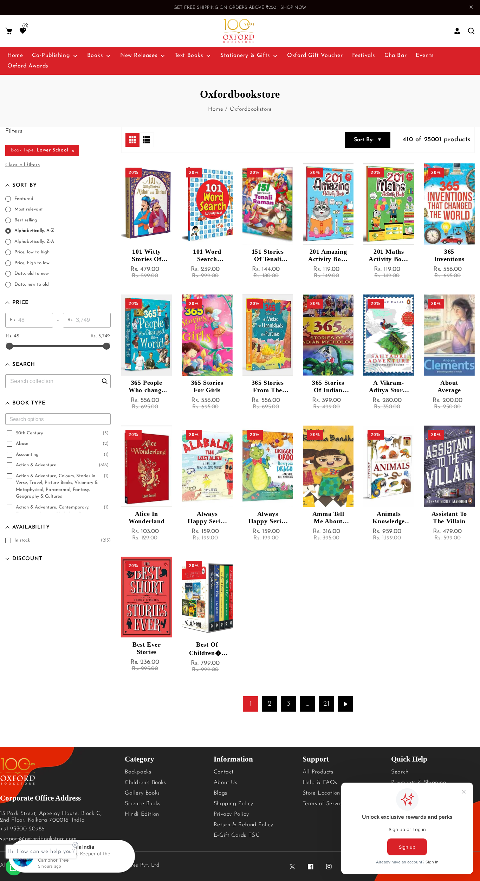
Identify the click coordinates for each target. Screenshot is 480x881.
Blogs (220, 793)
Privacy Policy (231, 814)
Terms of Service (324, 803)
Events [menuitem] (425, 55)
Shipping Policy (233, 803)
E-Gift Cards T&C (237, 835)
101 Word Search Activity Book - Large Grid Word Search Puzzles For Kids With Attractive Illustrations (207, 255)
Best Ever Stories (146, 648)
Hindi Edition (142, 814)
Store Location (321, 793)
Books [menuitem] (95, 55)
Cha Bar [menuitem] (395, 55)
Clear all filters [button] (22, 165)
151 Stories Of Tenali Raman (268, 255)
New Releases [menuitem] (138, 55)
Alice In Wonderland (146, 517)
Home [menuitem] (15, 55)
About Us (226, 782)
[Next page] (345, 704)
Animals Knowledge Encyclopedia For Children (388, 517)
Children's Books (145, 782)
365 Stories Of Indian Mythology (328, 386)
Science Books (143, 803)
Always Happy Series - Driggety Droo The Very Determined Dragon (267, 517)
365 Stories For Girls (207, 386)
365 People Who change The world (146, 386)
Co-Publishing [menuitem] (51, 55)
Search (400, 772)
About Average (449, 386)
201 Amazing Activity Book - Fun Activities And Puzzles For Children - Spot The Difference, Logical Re (328, 255)
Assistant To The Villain (449, 517)
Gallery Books (142, 793)
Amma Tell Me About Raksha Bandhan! (328, 517)
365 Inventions (449, 255)
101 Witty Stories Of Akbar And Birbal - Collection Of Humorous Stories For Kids (146, 255)
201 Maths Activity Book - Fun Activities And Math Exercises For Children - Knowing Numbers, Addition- (388, 255)
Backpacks (138, 772)
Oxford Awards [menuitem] (27, 66)
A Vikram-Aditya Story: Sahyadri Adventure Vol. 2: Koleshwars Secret (389, 386)
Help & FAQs (320, 782)
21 (326, 703)
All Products (318, 772)
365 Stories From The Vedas (268, 386)
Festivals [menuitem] (363, 55)
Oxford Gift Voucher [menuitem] (315, 55)
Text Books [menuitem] (189, 55)
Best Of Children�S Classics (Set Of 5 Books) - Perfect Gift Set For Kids (207, 649)
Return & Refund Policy (243, 825)
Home (215, 109)
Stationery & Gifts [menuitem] (245, 55)
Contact (224, 772)
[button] (8, 31)
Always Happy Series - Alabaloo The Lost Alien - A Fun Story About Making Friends (207, 517)
